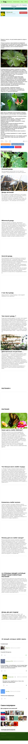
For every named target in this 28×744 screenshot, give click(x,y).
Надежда (15, 721)
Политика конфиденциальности (8, 736)
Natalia (2, 726)
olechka (8, 691)
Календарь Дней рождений (8, 729)
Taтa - (20, 715)
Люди (22, 1)
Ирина (19, 721)
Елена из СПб (9, 661)
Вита (23, 721)
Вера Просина (12, 715)
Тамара (2, 721)
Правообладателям (12, 733)
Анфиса (6, 715)
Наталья (6, 726)
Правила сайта (4, 733)
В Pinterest (18, 147)
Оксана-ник (9, 12)
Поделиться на (7, 147)
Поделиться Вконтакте (17, 144)
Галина (6, 721)
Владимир (17, 715)
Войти (26, 1)
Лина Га (8, 648)
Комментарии (16, 1)
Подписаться (23, 12)
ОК (14, 8)
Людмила (2, 715)
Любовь (15, 726)
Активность (9, 1)
